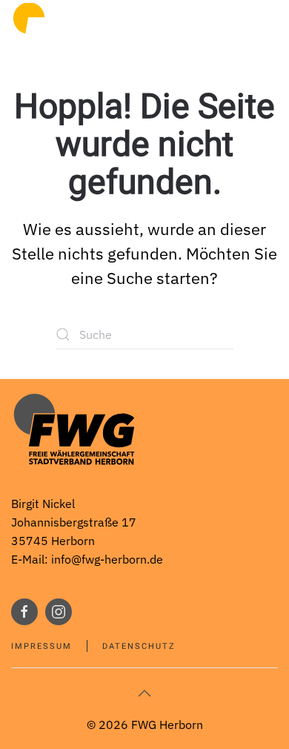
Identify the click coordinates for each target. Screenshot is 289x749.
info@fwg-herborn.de (107, 559)
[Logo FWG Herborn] (74, 428)
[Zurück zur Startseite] (59, 29)
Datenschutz (139, 646)
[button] (144, 693)
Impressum (41, 646)
